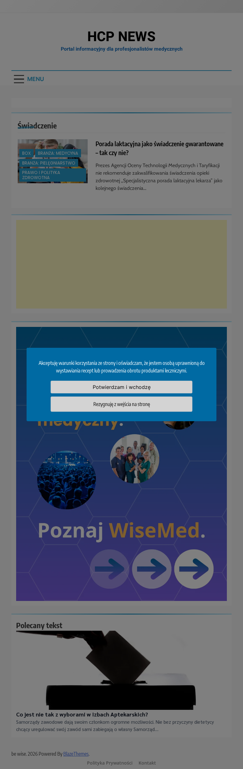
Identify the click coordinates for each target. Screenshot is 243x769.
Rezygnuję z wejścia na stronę (121, 404)
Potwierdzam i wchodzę (122, 387)
